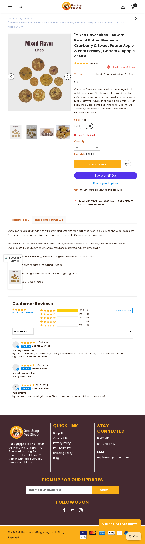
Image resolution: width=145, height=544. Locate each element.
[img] (28, 342)
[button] (81, 63)
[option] (39, 72)
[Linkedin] (72, 510)
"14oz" (88, 125)
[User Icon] (123, 7)
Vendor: (78, 74)
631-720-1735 (106, 444)
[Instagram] (81, 510)
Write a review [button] (123, 310)
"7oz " (78, 125)
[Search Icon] (20, 6)
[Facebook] (64, 510)
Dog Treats (23, 18)
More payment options (105, 183)
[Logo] (72, 6)
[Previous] (11, 76)
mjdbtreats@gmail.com (113, 457)
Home (11, 18)
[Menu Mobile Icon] (10, 6)
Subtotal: (79, 154)
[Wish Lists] (127, 164)
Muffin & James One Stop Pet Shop (115, 74)
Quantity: (79, 141)
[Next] (67, 76)
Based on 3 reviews (22, 312)
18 (80, 189)
